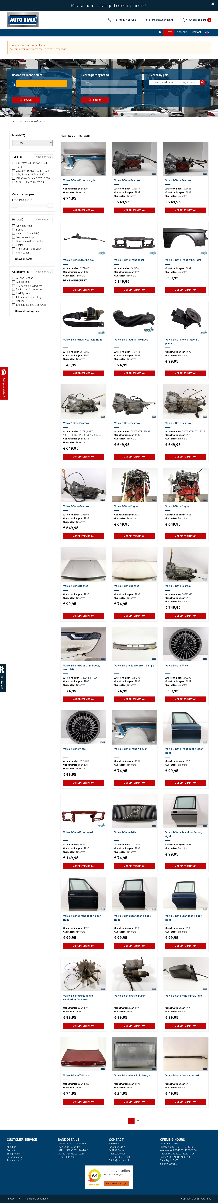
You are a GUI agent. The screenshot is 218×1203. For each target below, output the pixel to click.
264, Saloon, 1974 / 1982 (30, 174)
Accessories (23, 281)
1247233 (135, 678)
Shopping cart (14, 1153)
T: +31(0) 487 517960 (120, 1157)
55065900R (137, 431)
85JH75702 (80, 435)
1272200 (186, 678)
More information (83, 210)
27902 (147, 431)
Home (12, 121)
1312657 (135, 844)
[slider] (14, 205)
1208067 (135, 188)
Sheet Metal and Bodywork (31, 304)
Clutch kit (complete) (27, 233)
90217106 (68, 435)
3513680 (84, 352)
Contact (196, 32)
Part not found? (14, 1160)
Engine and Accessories (29, 289)
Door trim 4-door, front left (30, 241)
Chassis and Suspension (29, 285)
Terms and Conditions (36, 1198)
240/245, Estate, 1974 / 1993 (32, 170)
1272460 (84, 268)
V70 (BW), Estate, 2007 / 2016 (33, 178)
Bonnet (20, 229)
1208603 (84, 514)
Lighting (20, 301)
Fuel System (23, 293)
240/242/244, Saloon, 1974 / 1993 (32, 165)
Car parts (23, 121)
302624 (84, 844)
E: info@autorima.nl (119, 1160)
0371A (97, 435)
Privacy (10, 1198)
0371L (83, 431)
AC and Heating (24, 278)
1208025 (186, 188)
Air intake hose (24, 225)
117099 (94, 678)
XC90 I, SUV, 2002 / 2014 (30, 182)
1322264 (84, 678)
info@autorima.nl (162, 19)
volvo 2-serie (38, 121)
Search (28, 99)
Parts (169, 32)
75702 (90, 435)
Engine (19, 244)
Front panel (22, 252)
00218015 (200, 431)
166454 (135, 268)
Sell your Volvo (14, 1157)
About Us (11, 1147)
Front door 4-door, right (29, 248)
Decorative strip (25, 237)
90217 (90, 431)
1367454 (135, 352)
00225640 (187, 594)
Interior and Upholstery (28, 297)
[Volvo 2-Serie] (83, 159)
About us (182, 32)
